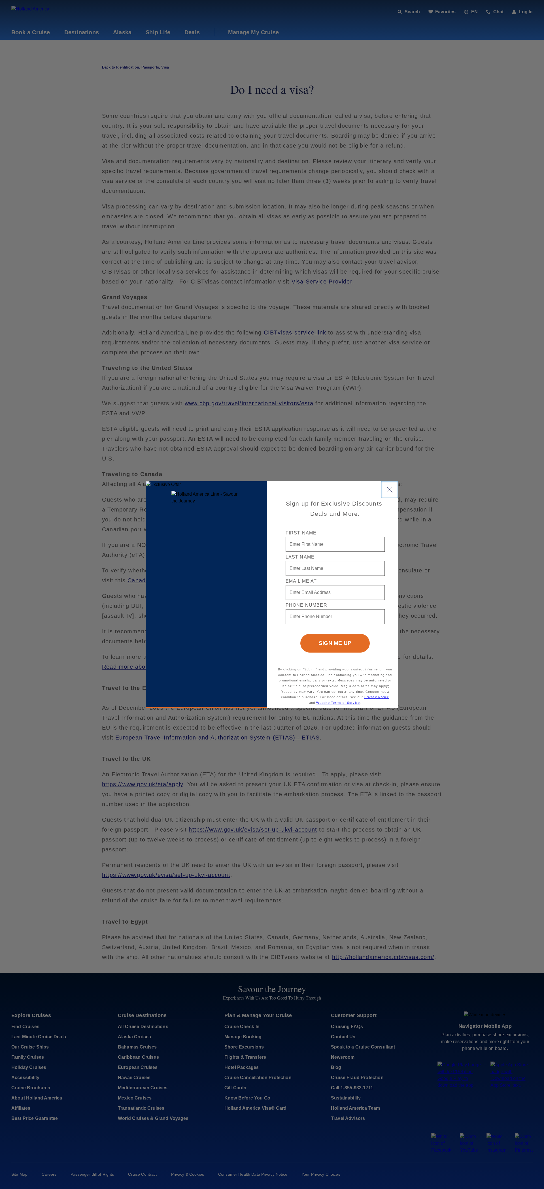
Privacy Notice (376, 697)
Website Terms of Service (338, 702)
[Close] (389, 489)
